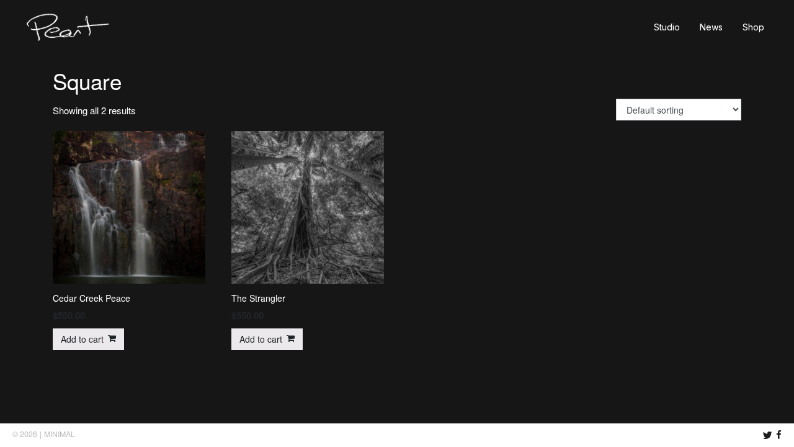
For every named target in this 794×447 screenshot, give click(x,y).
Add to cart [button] (82, 339)
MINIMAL (59, 434)
